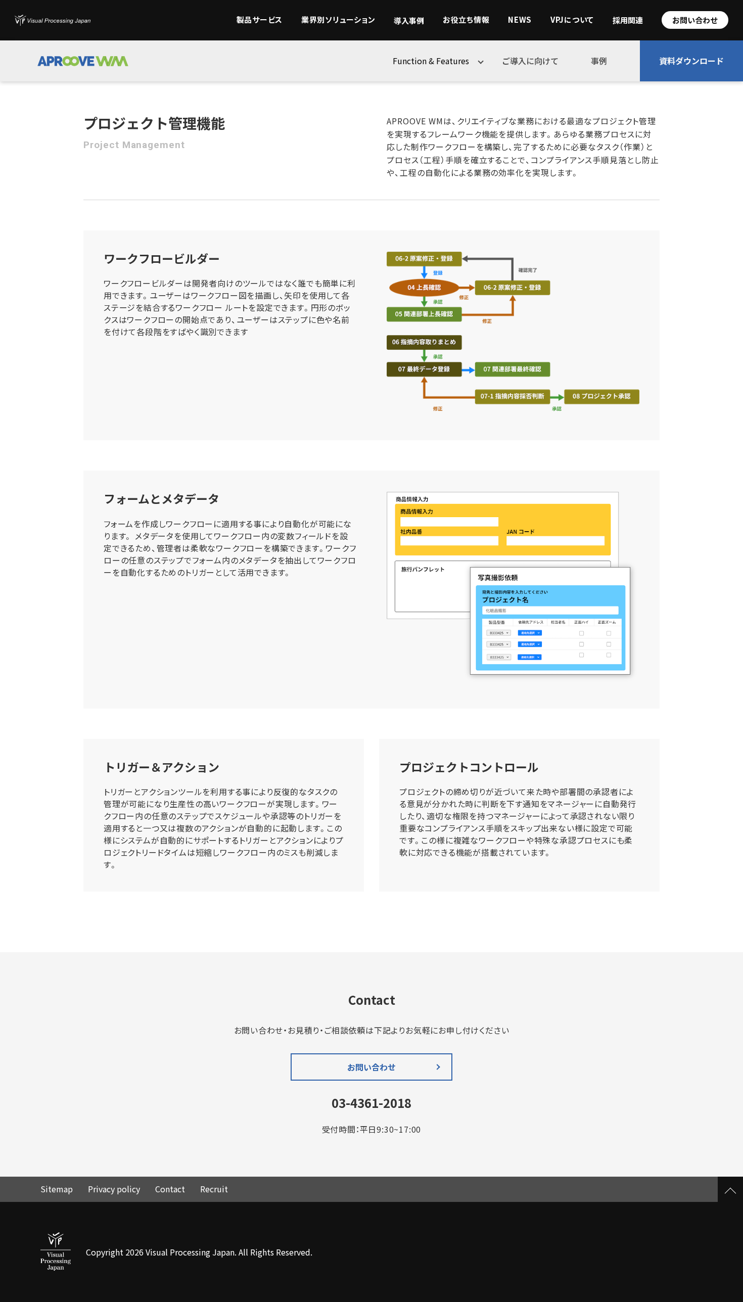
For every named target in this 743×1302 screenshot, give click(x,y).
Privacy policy (114, 1189)
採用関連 (628, 20)
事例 (599, 61)
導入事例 (409, 21)
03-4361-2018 (371, 1103)
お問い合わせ (695, 20)
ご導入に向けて (530, 61)
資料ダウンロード (691, 61)
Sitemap (56, 1189)
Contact (170, 1189)
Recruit (214, 1189)
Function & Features (431, 60)
